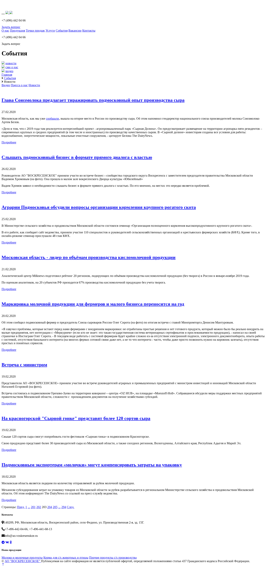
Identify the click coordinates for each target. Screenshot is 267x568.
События (62, 30)
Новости (34, 85)
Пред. (21, 507)
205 (55, 507)
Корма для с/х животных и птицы (65, 557)
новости (10, 63)
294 (63, 507)
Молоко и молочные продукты (22, 557)
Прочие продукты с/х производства (113, 557)
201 (33, 507)
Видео (6, 85)
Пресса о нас (19, 85)
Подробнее (9, 142)
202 (38, 507)
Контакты (88, 30)
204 (49, 507)
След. (70, 507)
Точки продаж (35, 30)
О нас (5, 30)
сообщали (52, 118)
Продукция (17, 30)
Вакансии (75, 30)
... (29, 507)
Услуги (50, 30)
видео (9, 71)
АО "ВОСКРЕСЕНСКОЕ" (23, 561)
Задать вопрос (11, 27)
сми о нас (11, 67)
